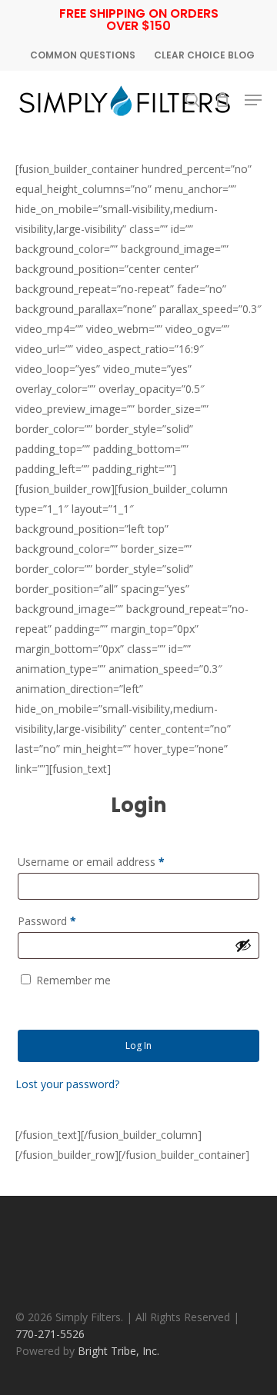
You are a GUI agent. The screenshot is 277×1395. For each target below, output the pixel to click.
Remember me (73, 980)
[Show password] (243, 945)
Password (47, 921)
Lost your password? (67, 1084)
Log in (138, 1045)
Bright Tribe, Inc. (118, 1350)
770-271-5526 (50, 1334)
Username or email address (91, 861)
